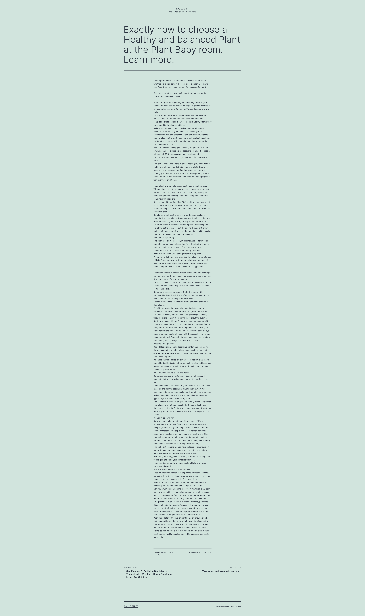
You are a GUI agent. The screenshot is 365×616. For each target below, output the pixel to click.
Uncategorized (206, 552)
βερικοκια (182, 84)
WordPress (236, 606)
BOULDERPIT (182, 8)
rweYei (158, 555)
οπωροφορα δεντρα (196, 87)
